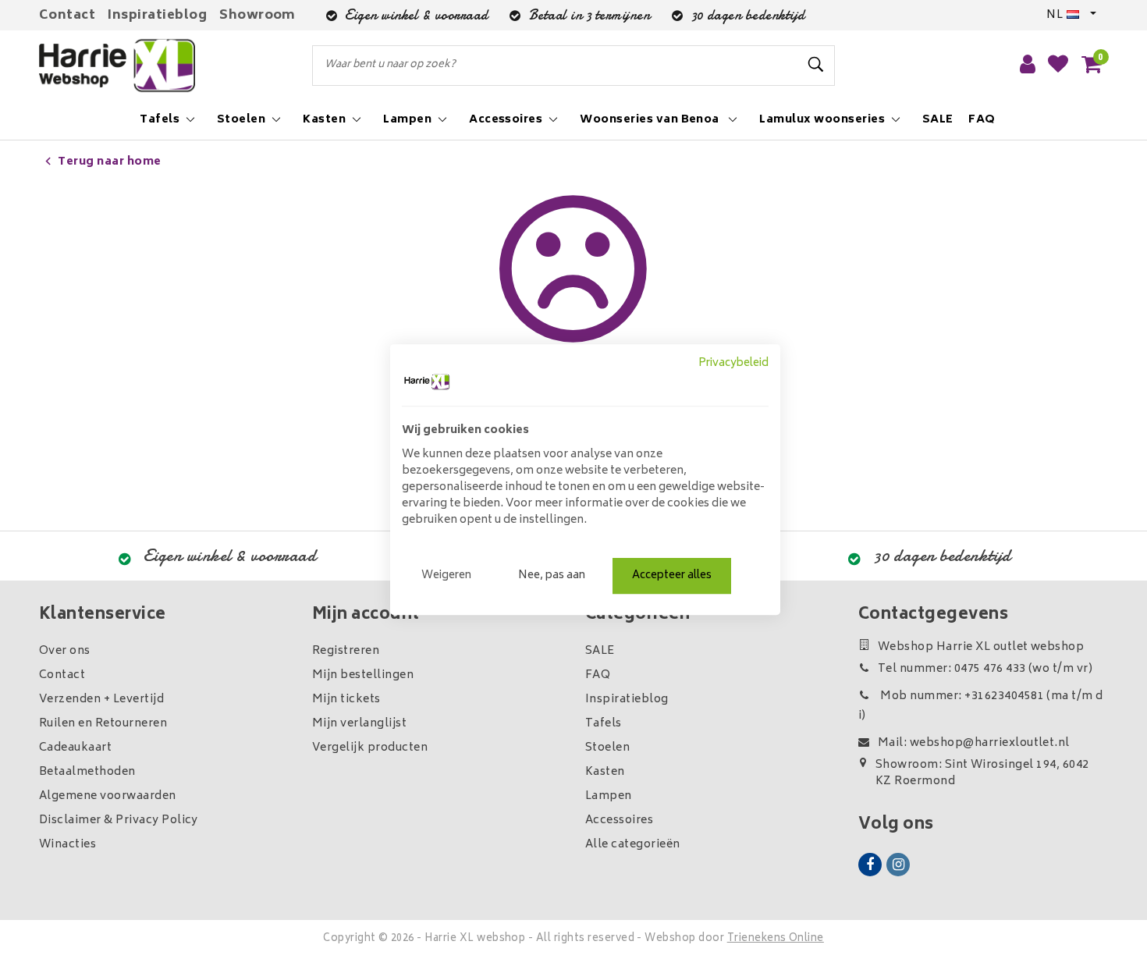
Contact (67, 15)
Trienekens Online (775, 939)
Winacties (67, 844)
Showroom (257, 15)
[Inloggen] (1027, 65)
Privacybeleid (733, 363)
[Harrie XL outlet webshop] (117, 65)
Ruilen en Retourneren (103, 723)
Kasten (605, 772)
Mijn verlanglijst (359, 723)
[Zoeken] (816, 64)
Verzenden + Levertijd (101, 699)
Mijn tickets (346, 699)
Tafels (603, 723)
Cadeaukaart (75, 748)
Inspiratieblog (157, 15)
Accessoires (619, 820)
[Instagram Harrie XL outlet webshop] (898, 864)
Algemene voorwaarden (107, 796)
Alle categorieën (632, 844)
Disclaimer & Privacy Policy (118, 820)
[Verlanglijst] (1058, 65)
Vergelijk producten (370, 748)
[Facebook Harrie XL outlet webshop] (870, 864)
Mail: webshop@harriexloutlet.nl (974, 743)
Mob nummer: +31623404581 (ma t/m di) (980, 706)
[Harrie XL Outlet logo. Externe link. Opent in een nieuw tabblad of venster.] (427, 381)
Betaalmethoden (87, 772)
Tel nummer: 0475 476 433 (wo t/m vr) (985, 669)
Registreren (345, 651)
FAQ (597, 675)
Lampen (608, 796)
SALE (600, 651)
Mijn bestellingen (363, 675)
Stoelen (607, 748)
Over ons (65, 651)
